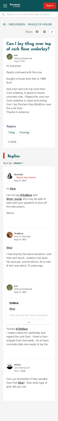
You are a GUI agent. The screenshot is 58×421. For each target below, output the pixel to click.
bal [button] (16, 55)
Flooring (24, 133)
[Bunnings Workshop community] (15, 5)
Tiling (11, 133)
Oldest (18, 163)
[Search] (3, 14)
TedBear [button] (18, 233)
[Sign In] (49, 6)
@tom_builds (14, 198)
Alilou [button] (17, 364)
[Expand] (29, 322)
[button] (9, 57)
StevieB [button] (18, 174)
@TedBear (26, 194)
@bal (13, 188)
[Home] (4, 24)
